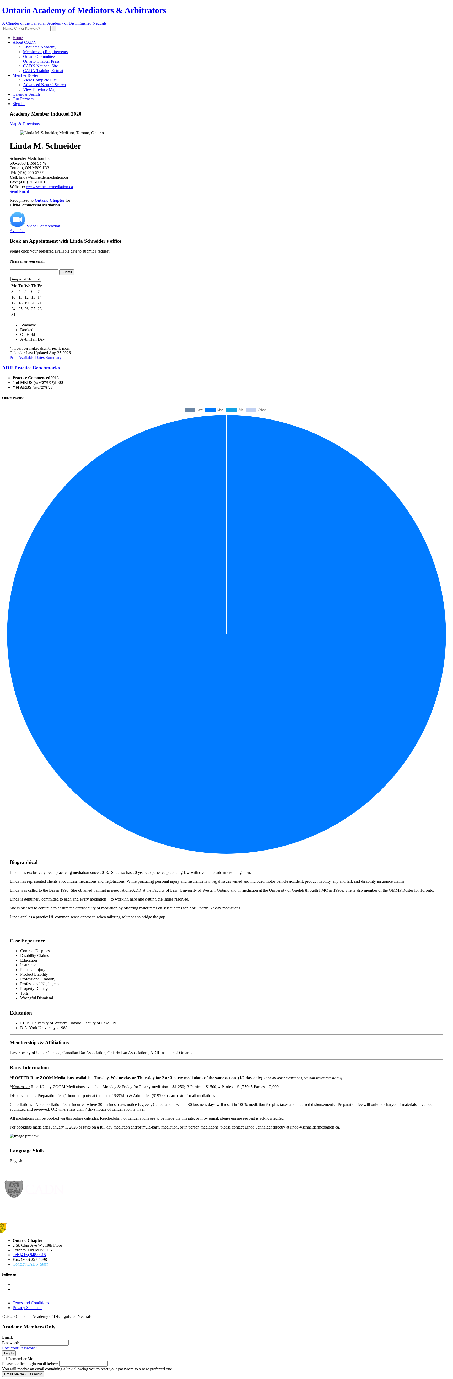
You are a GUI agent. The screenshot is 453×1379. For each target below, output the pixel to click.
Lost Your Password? (19, 1348)
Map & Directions (25, 124)
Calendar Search (26, 94)
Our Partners (23, 99)
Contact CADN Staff (30, 1264)
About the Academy (39, 47)
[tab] (226, 368)
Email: (7, 1337)
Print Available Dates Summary (36, 357)
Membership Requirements (45, 52)
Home (18, 37)
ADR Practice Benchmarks (31, 367)
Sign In (19, 103)
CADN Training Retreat (43, 70)
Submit (66, 272)
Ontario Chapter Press (41, 61)
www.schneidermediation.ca (49, 186)
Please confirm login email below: (30, 1363)
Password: (10, 1342)
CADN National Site (40, 66)
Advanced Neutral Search (44, 85)
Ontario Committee (39, 56)
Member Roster (25, 75)
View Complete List (39, 80)
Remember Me (20, 1358)
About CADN (24, 42)
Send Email (19, 191)
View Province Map (39, 89)
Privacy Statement (27, 1307)
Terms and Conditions (31, 1303)
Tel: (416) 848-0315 (29, 1254)
